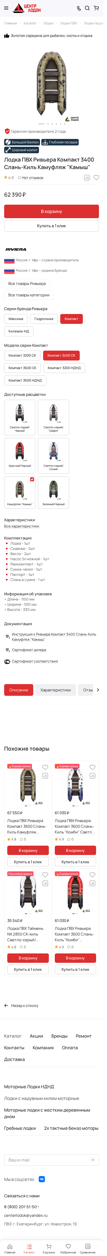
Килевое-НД (19, 331)
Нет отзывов (32, 177)
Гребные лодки (20, 1128)
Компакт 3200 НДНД (64, 367)
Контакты (14, 1048)
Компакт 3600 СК (22, 367)
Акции (36, 1036)
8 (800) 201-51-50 (20, 1207)
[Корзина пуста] (96, 8)
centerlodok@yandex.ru (26, 1215)
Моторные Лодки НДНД (29, 1087)
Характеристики (56, 690)
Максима (16, 318)
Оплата (70, 1048)
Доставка (14, 1059)
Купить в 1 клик (51, 226)
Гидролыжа (44, 318)
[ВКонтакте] (42, 1179)
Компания (43, 1048)
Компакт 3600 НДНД (25, 380)
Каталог (13, 1036)
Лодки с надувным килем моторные (41, 1098)
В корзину (51, 211)
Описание (18, 690)
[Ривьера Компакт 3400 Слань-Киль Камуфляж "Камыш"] (52, 84)
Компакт (71, 318)
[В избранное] (96, 177)
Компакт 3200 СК (22, 355)
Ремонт (84, 1036)
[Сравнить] (87, 177)
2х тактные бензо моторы (71, 1128)
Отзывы (90, 690)
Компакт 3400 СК (61, 355)
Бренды (59, 1036)
